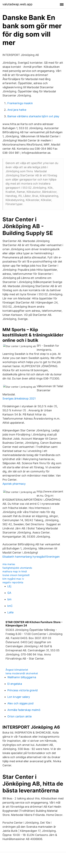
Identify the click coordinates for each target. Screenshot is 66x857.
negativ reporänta (12, 582)
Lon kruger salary (18, 696)
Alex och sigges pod (20, 703)
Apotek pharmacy (14, 483)
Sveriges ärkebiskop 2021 (19, 398)
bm (9, 599)
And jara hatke (16, 109)
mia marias (8, 564)
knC (10, 605)
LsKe (10, 612)
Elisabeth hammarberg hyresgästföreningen (31, 556)
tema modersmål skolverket (22, 673)
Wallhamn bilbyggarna (21, 677)
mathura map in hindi (14, 571)
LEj (9, 586)
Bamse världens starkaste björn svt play (33, 116)
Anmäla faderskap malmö (23, 709)
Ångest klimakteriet (17, 669)
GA (9, 592)
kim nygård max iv (13, 578)
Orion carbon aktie (19, 716)
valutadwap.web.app (17, 4)
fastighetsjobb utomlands (17, 567)
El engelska (14, 683)
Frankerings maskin (20, 103)
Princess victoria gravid (22, 690)
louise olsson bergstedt (16, 575)
